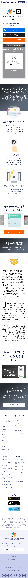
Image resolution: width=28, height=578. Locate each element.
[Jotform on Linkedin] (8, 575)
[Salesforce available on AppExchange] (14, 509)
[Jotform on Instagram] (23, 575)
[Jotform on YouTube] (20, 575)
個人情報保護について (14, 560)
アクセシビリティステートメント (14, 567)
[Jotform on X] (5, 575)
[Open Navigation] (26, 2)
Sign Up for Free (21, 2)
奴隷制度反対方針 (14, 570)
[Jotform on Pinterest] (17, 575)
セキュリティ (14, 563)
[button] (2, 220)
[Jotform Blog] (14, 575)
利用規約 (14, 556)
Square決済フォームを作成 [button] (14, 405)
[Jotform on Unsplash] (25, 575)
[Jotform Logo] (5, 2)
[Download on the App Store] (14, 503)
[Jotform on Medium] (11, 575)
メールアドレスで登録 (14, 40)
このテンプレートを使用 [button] (14, 232)
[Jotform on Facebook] (3, 575)
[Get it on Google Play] (14, 498)
